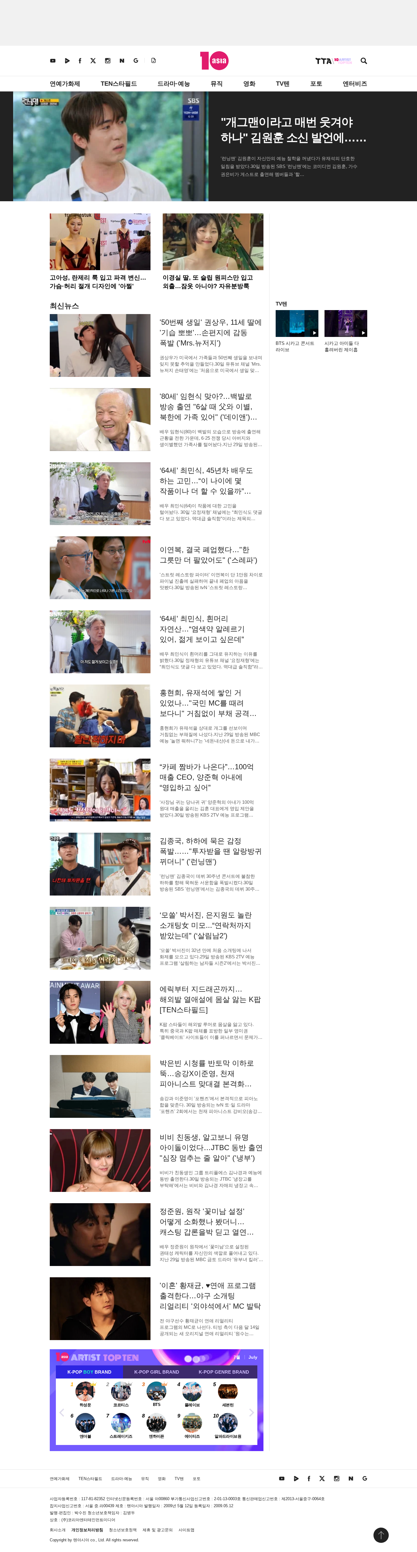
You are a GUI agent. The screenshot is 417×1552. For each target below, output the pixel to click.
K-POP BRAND (89, 1372)
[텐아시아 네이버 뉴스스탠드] (122, 60)
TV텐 (283, 83)
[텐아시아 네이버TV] (67, 60)
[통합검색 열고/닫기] (364, 61)
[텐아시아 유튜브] (53, 60)
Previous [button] (62, 1412)
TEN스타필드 (119, 83)
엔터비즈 (355, 83)
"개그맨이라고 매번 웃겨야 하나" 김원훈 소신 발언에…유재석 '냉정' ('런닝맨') (288, 137)
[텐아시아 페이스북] (80, 60)
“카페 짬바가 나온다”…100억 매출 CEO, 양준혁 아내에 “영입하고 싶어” (207, 777)
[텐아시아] (214, 60)
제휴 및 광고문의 (158, 1530)
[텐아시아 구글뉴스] (135, 60)
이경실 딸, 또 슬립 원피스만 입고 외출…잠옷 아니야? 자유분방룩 (208, 281)
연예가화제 (65, 83)
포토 (316, 83)
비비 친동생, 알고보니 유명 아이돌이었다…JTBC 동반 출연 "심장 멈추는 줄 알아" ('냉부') (211, 1147)
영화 (249, 83)
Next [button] (251, 1412)
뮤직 (217, 83)
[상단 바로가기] (381, 1535)
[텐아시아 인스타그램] (108, 60)
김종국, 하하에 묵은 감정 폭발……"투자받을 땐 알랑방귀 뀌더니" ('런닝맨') (211, 851)
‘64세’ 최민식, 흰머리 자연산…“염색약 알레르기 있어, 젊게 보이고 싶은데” (202, 628)
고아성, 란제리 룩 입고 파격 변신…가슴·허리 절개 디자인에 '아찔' (98, 281)
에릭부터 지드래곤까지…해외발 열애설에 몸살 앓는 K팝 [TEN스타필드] (210, 999)
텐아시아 (81, 1540)
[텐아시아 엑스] (93, 60)
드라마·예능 (174, 83)
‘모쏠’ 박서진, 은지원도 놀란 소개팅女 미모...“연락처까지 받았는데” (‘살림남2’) (206, 925)
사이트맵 (186, 1530)
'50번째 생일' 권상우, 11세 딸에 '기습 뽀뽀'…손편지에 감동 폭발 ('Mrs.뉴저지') (211, 332)
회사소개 (58, 1530)
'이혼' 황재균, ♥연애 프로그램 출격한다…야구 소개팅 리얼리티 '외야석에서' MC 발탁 (210, 1295)
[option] (156, 1412)
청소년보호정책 (123, 1530)
